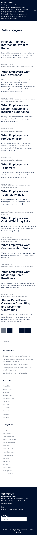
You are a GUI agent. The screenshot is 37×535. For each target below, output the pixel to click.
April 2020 (6, 414)
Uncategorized (17, 38)
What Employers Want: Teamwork (16, 166)
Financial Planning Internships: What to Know (14, 45)
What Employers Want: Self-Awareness (16, 73)
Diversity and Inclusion (22, 100)
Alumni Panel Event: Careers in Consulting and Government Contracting (15, 305)
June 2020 (6, 408)
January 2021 (7, 392)
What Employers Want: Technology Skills (16, 193)
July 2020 (6, 405)
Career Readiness (21, 66)
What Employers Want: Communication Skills (16, 246)
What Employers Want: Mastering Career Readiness (16, 275)
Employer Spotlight (9, 442)
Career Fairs (11, 66)
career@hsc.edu (6, 503)
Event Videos (11, 296)
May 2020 (6, 411)
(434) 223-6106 (6, 501)
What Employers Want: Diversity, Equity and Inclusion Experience (16, 108)
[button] (31, 10)
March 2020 (6, 417)
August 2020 (7, 401)
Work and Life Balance (10, 474)
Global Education (8, 452)
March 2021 (6, 386)
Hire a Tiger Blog (8, 2)
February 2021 (7, 389)
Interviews (19, 68)
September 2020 (8, 398)
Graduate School (8, 455)
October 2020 (7, 395)
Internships (11, 68)
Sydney (18, 532)
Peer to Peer (7, 467)
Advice (3, 66)
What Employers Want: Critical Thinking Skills (16, 219)
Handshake (6, 458)
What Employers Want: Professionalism (16, 137)
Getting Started (24, 186)
